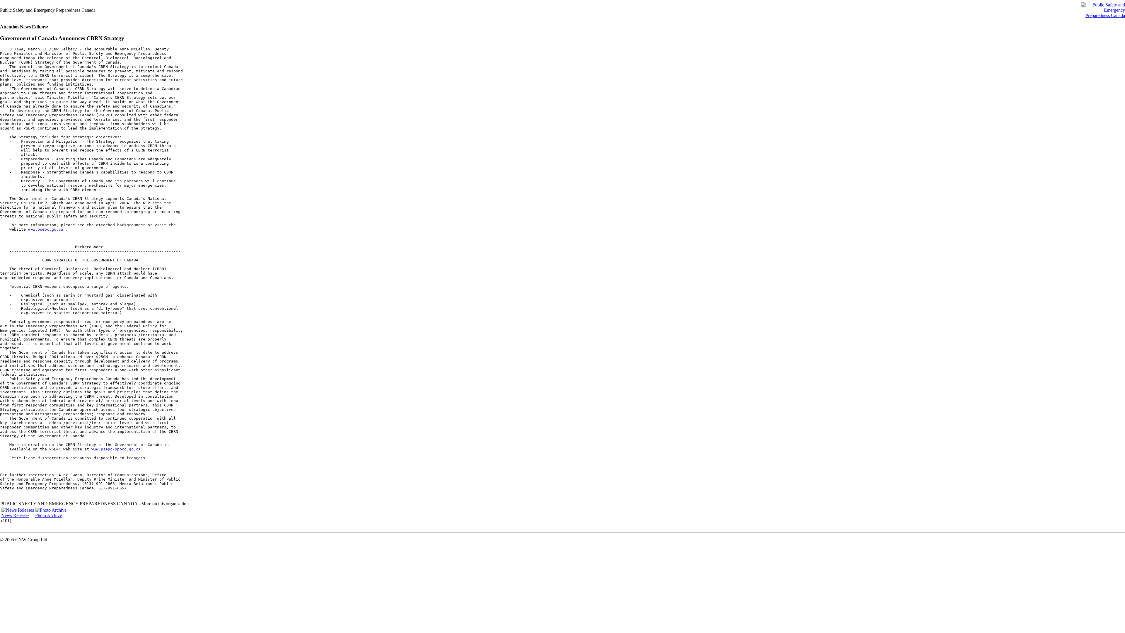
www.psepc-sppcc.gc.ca (116, 449)
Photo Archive (48, 515)
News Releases (15, 515)
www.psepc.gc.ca (45, 229)
